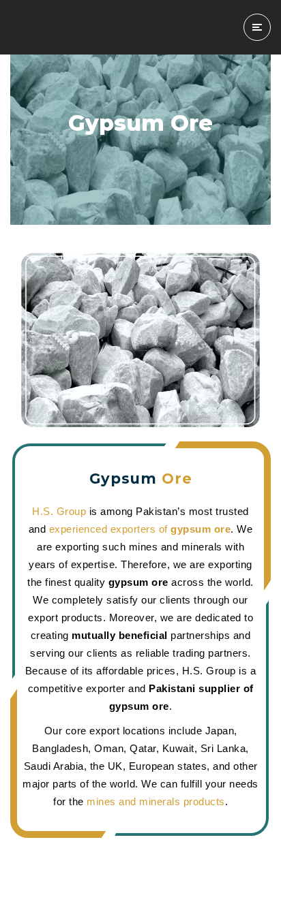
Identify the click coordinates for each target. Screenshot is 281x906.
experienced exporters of (140, 529)
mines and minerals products (156, 801)
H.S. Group (59, 511)
